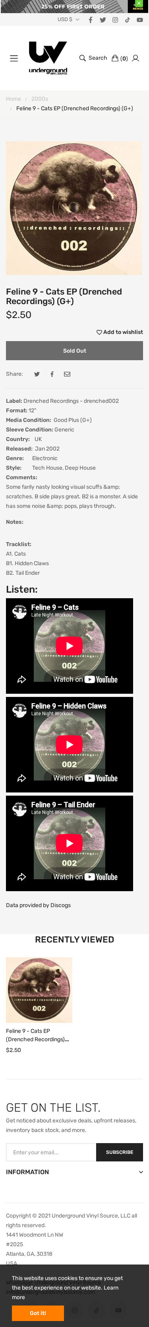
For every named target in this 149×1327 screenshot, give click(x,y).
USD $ (65, 19)
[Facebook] (90, 19)
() (124, 58)
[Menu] (14, 58)
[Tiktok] (127, 19)
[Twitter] (103, 19)
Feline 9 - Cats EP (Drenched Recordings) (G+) (35, 1040)
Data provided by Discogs (38, 905)
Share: (14, 374)
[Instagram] (115, 19)
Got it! (38, 1313)
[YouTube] (140, 19)
